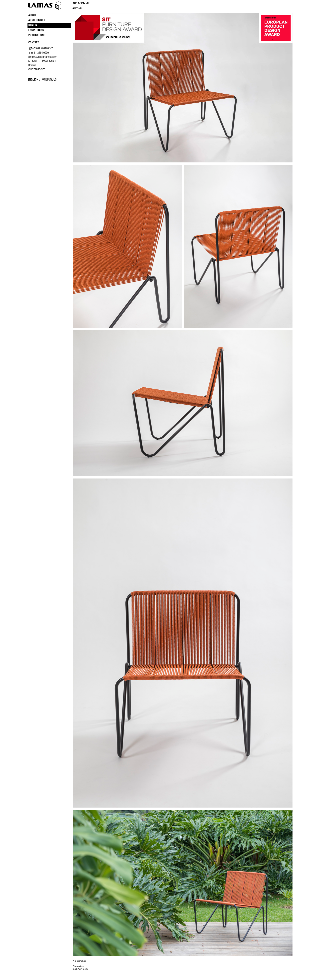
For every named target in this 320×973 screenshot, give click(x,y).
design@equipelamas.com (42, 57)
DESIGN (78, 8)
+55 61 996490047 (42, 48)
